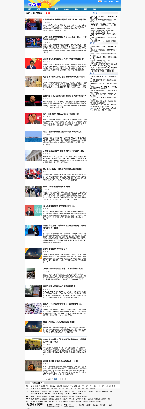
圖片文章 (81, 394)
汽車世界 (58, 399)
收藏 (105, 1)
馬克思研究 (64, 401)
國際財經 (66, 386)
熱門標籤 (38, 13)
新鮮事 (66, 9)
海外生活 (65, 391)
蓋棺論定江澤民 (43, 401)
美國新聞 (42, 386)
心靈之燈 (58, 391)
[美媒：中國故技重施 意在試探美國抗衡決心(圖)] (33, 136)
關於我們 (81, 405)
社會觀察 (51, 399)
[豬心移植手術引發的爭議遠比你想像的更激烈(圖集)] (33, 81)
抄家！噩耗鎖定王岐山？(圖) (100, 32)
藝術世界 (98, 391)
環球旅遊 (97, 399)
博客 (94, 9)
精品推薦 (78, 396)
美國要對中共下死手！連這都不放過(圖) (104, 41)
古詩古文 (112, 391)
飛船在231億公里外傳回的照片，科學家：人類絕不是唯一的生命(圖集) (103, 88)
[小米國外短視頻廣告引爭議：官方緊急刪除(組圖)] (33, 273)
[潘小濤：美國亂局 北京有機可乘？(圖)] (33, 211)
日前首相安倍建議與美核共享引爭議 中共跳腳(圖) (63, 59)
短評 (67, 388)
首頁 (29, 9)
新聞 (38, 9)
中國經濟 (52, 386)
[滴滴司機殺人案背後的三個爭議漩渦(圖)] (33, 291)
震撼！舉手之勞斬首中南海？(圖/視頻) (103, 23)
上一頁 (48, 379)
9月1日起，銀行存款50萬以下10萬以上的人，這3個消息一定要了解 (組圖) (103, 65)
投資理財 (34, 394)
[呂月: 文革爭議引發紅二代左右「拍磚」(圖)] (33, 119)
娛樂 (76, 9)
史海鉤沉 (44, 391)
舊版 (100, 1)
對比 (79, 388)
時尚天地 (71, 399)
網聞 (75, 386)
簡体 (117, 1)
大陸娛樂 (38, 396)
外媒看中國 (42, 388)
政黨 (63, 388)
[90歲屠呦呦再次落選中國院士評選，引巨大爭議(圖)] (33, 24)
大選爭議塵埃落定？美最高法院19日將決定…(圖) (63, 151)
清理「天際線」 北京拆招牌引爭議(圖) (59, 322)
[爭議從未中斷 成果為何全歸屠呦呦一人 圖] (33, 366)
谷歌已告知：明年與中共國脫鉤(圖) (103, 71)
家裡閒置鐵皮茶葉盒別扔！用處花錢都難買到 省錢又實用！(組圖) (103, 102)
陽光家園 (92, 401)
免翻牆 (111, 1)
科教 (79, 386)
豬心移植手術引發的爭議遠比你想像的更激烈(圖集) (64, 77)
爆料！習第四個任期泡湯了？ (100, 62)
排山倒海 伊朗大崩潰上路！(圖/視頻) (102, 30)
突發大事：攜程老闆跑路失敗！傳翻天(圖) (104, 67)
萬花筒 (84, 399)
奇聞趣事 (78, 399)
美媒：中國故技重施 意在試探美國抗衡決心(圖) (62, 132)
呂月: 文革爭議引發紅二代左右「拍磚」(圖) (61, 114)
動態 (55, 388)
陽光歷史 (72, 401)
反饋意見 (88, 405)
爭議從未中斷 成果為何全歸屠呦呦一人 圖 (60, 361)
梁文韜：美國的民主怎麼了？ (55, 249)
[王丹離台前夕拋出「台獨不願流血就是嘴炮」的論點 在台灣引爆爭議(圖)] (33, 344)
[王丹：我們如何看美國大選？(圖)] (33, 191)
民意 (87, 388)
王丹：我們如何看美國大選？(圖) (56, 187)
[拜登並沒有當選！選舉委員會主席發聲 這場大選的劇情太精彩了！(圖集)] (33, 230)
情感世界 (44, 399)
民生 (87, 386)
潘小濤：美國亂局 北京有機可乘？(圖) (59, 206)
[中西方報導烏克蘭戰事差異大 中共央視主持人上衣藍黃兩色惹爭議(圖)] (33, 42)
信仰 (106, 386)
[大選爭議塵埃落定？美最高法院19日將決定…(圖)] (33, 156)
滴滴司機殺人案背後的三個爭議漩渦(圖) (59, 286)
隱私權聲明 (103, 405)
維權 (91, 386)
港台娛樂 (58, 396)
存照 (83, 388)
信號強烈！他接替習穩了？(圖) (100, 28)
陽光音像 (99, 401)
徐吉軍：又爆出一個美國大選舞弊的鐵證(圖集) (62, 169)
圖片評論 (92, 388)
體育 (95, 386)
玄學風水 (71, 391)
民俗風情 (103, 399)
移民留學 (65, 399)
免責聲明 (95, 405)
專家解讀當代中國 (54, 401)
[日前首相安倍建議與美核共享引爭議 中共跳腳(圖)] (33, 64)
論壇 (85, 9)
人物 (71, 386)
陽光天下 (85, 401)
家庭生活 (51, 391)
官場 (83, 386)
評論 (47, 9)
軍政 (36, 386)
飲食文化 (38, 399)
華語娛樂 (44, 396)
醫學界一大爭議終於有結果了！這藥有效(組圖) (62, 304)
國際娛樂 (65, 396)
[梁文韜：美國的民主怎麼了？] (33, 254)
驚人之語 (50, 388)
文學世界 (67, 394)
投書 (75, 388)
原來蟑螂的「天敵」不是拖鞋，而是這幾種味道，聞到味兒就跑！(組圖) (103, 105)
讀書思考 (47, 394)
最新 (32, 386)
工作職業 (78, 391)
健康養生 (38, 391)
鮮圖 (109, 399)
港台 (103, 386)
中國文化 (91, 391)
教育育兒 (85, 391)
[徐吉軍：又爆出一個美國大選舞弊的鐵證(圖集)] (33, 174)
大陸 (47, 386)
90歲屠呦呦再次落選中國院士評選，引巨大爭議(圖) (64, 20)
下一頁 (64, 379)
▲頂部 (110, 405)
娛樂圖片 (85, 396)
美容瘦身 (105, 391)
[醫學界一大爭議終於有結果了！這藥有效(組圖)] (33, 309)
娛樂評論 (71, 396)
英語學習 (54, 394)
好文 (71, 388)
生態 (99, 386)
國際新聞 (59, 386)
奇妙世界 (90, 399)
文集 (59, 388)
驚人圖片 (34, 401)
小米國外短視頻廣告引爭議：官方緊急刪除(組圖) (63, 269)
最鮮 (32, 399)
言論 (36, 388)
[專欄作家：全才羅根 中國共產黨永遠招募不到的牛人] (33, 101)
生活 (56, 9)
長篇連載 (74, 394)
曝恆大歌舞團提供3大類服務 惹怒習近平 (103, 69)
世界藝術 (61, 394)
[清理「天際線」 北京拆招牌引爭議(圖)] (33, 326)
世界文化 (41, 394)
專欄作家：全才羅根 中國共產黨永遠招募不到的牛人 (65, 96)
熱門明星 (51, 396)
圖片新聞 (112, 386)
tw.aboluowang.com (52, 406)
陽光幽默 (78, 401)
